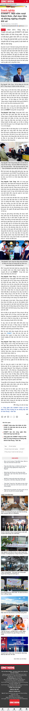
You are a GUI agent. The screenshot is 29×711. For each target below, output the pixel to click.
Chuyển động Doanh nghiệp (11, 449)
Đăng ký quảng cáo (14, 691)
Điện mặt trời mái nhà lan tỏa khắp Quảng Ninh (14, 612)
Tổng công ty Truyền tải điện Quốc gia (14, 451)
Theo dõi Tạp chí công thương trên (9, 25)
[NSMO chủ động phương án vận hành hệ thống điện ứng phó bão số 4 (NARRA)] (14, 504)
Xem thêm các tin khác (20, 659)
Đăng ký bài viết (14, 689)
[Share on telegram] (17, 416)
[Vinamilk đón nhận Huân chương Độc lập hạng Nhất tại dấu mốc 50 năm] (14, 645)
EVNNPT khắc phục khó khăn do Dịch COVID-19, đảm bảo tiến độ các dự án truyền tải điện (15, 427)
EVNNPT (22, 449)
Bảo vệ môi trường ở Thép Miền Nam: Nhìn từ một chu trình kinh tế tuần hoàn (16, 462)
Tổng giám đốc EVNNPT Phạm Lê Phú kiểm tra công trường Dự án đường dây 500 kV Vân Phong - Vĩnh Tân (14, 409)
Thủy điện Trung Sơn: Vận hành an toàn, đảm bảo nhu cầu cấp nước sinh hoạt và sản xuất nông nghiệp (16, 485)
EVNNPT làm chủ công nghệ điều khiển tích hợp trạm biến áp (15, 433)
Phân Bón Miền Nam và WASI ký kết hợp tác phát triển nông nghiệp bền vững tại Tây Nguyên (15, 467)
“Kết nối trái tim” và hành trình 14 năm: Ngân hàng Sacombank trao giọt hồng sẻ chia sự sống (13, 633)
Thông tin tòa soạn (14, 687)
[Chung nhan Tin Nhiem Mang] (14, 702)
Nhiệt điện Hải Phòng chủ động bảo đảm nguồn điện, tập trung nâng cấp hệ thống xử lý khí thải (15, 474)
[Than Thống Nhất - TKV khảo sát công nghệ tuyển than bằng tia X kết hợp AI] (14, 564)
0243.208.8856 (17, 695)
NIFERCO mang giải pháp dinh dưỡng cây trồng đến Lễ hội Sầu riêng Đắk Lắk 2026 (14, 479)
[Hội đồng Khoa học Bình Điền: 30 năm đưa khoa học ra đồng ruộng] (14, 584)
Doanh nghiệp (8, 10)
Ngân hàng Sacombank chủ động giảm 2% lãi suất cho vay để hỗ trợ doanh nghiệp (16, 490)
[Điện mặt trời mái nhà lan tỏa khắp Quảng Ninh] (14, 604)
